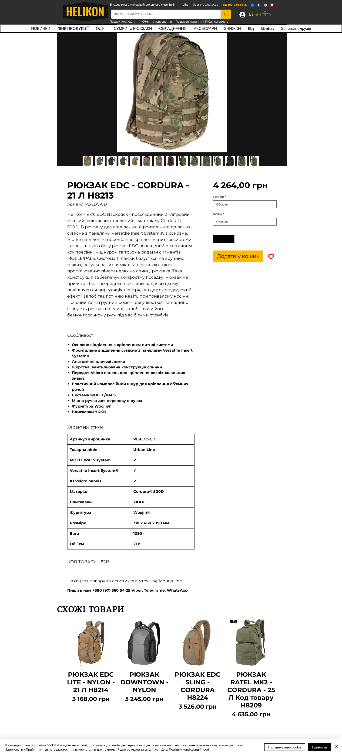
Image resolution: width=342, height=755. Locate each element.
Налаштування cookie (284, 747)
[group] (171, 668)
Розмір (219, 197)
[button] (268, 13)
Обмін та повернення (157, 21)
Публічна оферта (216, 21)
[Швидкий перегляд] (91, 642)
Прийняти (319, 747)
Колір (218, 214)
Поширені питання (188, 21)
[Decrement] (216, 239)
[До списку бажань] (271, 256)
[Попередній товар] (60, 668)
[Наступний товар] (282, 668)
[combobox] (245, 204)
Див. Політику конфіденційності (185, 749)
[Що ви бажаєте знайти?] (226, 14)
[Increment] (231, 239)
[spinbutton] (223, 239)
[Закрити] (336, 747)
